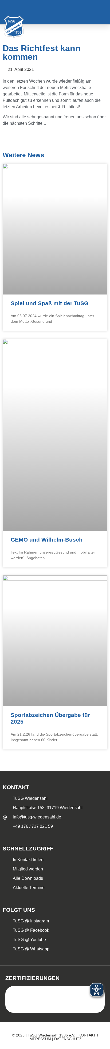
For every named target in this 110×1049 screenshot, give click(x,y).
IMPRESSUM (40, 1039)
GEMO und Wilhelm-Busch (46, 539)
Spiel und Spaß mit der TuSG (49, 303)
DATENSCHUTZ (68, 1039)
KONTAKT (87, 1035)
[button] (99, 12)
